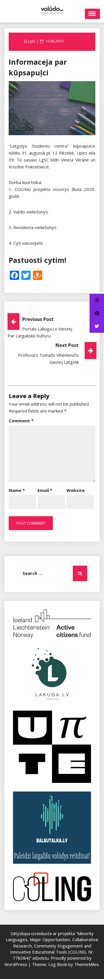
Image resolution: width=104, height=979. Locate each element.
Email (45, 490)
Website (75, 490)
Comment (21, 420)
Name (17, 490)
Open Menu (92, 14)
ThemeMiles (86, 964)
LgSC (32, 41)
